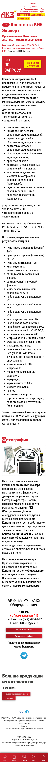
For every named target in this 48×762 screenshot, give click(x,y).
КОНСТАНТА (32, 45)
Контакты (24, 726)
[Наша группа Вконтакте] (21, 713)
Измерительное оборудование (16, 694)
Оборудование (18, 45)
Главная (6, 45)
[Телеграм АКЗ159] (24, 658)
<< (6, 24)
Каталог (14, 760)
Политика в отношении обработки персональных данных (24, 728)
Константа (9, 698)
